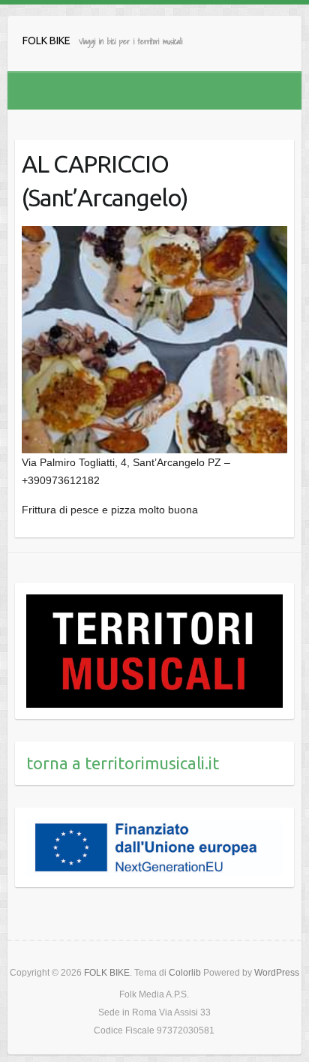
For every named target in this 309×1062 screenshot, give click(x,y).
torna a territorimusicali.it (122, 763)
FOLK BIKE (46, 41)
